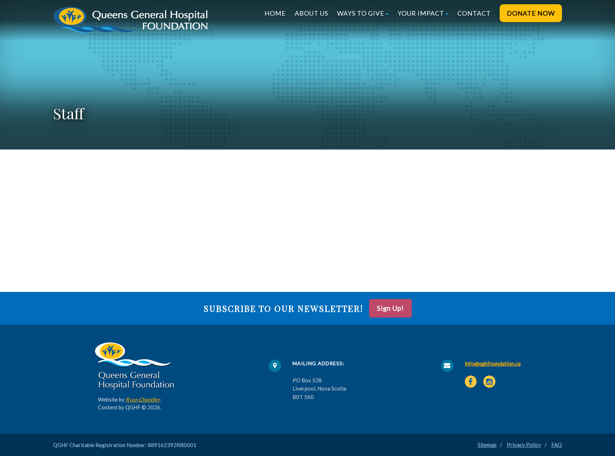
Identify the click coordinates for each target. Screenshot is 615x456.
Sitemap (487, 444)
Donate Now (531, 13)
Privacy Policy (524, 444)
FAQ (556, 444)
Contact (474, 13)
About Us (311, 13)
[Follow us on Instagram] (489, 382)
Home (275, 13)
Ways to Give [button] (360, 13)
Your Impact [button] (421, 13)
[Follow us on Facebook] (471, 382)
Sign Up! (390, 308)
